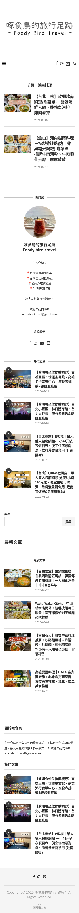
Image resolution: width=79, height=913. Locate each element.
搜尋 (7, 514)
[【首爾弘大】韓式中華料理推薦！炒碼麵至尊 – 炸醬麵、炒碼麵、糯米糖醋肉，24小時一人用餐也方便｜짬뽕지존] (17, 642)
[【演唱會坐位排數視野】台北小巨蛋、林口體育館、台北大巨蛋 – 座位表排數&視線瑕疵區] (17, 411)
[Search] (74, 63)
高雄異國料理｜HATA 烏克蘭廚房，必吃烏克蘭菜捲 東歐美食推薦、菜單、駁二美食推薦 (55, 679)
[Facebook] (57, 63)
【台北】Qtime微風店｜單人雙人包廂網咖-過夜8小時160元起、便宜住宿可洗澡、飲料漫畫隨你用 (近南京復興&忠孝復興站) (54, 482)
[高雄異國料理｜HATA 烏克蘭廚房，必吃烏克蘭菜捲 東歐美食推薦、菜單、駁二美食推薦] (17, 678)
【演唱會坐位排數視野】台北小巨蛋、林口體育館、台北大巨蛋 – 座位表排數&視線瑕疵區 (55, 411)
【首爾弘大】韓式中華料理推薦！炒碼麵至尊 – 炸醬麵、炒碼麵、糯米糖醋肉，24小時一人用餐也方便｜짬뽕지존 (55, 644)
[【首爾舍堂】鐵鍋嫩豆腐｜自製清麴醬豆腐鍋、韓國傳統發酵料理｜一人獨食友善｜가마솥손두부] (17, 578)
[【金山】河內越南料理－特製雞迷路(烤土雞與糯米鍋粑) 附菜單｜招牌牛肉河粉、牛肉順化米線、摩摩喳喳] (17, 144)
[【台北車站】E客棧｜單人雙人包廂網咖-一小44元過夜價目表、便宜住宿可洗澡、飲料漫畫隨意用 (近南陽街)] (17, 443)
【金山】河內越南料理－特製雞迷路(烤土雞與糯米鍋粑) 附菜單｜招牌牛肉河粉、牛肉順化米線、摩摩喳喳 (54, 149)
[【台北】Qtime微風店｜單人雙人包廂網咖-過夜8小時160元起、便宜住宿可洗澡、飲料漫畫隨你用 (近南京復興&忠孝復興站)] (17, 479)
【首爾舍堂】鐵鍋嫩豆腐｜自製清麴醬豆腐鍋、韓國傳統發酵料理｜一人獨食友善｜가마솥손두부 (55, 578)
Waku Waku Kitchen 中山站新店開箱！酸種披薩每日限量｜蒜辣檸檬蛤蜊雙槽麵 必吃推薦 (55, 610)
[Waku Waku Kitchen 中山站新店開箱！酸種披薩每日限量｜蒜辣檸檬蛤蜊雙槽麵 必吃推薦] (17, 610)
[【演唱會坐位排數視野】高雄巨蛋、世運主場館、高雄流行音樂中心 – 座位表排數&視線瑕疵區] (17, 379)
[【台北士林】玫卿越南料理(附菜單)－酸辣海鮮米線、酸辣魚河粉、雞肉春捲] (17, 103)
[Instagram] (61, 63)
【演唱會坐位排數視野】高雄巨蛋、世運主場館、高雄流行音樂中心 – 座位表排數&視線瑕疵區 (55, 379)
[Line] (68, 63)
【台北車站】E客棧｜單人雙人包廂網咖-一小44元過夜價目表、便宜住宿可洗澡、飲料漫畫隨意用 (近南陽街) (54, 446)
